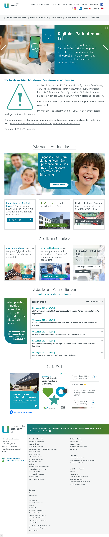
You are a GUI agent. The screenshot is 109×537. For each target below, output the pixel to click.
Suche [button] (95, 8)
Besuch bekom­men (34, 454)
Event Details (18, 339)
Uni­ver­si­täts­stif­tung (35, 513)
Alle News (44, 294)
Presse (71, 4)
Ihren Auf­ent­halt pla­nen (36, 446)
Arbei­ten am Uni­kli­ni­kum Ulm (79, 476)
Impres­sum (55, 428)
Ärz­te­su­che (73, 449)
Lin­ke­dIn (80, 8)
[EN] (102, 8)
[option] (54, 49)
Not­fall (86, 8)
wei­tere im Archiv (93, 302)
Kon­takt (99, 428)
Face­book (102, 4)
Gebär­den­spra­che (46, 4)
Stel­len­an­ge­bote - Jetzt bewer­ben (80, 481)
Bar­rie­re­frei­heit (33, 530)
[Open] (1, 535)
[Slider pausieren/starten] (106, 27)
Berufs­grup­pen (74, 474)
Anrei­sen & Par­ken (34, 451)
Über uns (94, 17)
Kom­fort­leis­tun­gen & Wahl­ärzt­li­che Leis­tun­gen (43, 449)
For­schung (56, 17)
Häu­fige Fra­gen (33, 476)
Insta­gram (75, 8)
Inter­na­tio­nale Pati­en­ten (36, 474)
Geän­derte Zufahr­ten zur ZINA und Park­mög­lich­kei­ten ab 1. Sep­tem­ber (45, 123)
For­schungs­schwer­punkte (77, 458)
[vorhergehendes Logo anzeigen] (3, 50)
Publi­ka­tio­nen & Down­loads (37, 515)
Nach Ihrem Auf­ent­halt (36, 459)
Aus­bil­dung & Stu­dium (76, 479)
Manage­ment (33, 495)
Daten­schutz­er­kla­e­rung (69, 428)
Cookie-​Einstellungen (86, 428)
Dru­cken (46, 431)
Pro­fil (30, 493)
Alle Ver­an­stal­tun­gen (62, 294)
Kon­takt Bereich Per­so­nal (77, 484)
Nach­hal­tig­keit (33, 523)
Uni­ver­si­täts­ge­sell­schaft (36, 510)
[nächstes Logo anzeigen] (105, 50)
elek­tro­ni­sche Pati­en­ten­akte (37, 479)
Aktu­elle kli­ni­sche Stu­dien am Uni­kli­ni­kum (82, 460)
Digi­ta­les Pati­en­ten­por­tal (36, 441)
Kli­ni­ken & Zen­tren (39, 17)
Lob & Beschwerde (34, 471)
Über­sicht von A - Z (76, 441)
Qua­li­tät (31, 464)
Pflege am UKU (33, 500)
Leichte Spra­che (33, 4)
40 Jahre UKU (33, 508)
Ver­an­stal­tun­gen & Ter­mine (37, 469)
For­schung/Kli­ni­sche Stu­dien (78, 446)
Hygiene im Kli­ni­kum (35, 461)
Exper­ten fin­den (58, 185)
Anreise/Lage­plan (61, 4)
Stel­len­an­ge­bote (81, 4)
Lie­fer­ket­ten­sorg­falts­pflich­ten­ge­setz (40, 525)
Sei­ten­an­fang (34, 431)
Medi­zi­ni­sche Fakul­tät (76, 463)
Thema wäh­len (14, 220)
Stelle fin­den (82, 271)
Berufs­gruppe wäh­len (86, 267)
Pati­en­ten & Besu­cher (16, 17)
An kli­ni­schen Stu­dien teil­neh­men (39, 466)
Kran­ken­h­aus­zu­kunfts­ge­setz (37, 528)
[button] (67, 311)
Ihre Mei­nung (93, 4)
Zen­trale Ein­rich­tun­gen (36, 503)
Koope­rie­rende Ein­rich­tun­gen (37, 520)
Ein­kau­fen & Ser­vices (35, 456)
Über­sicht (72, 471)
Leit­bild (31, 498)
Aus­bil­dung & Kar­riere (76, 17)
